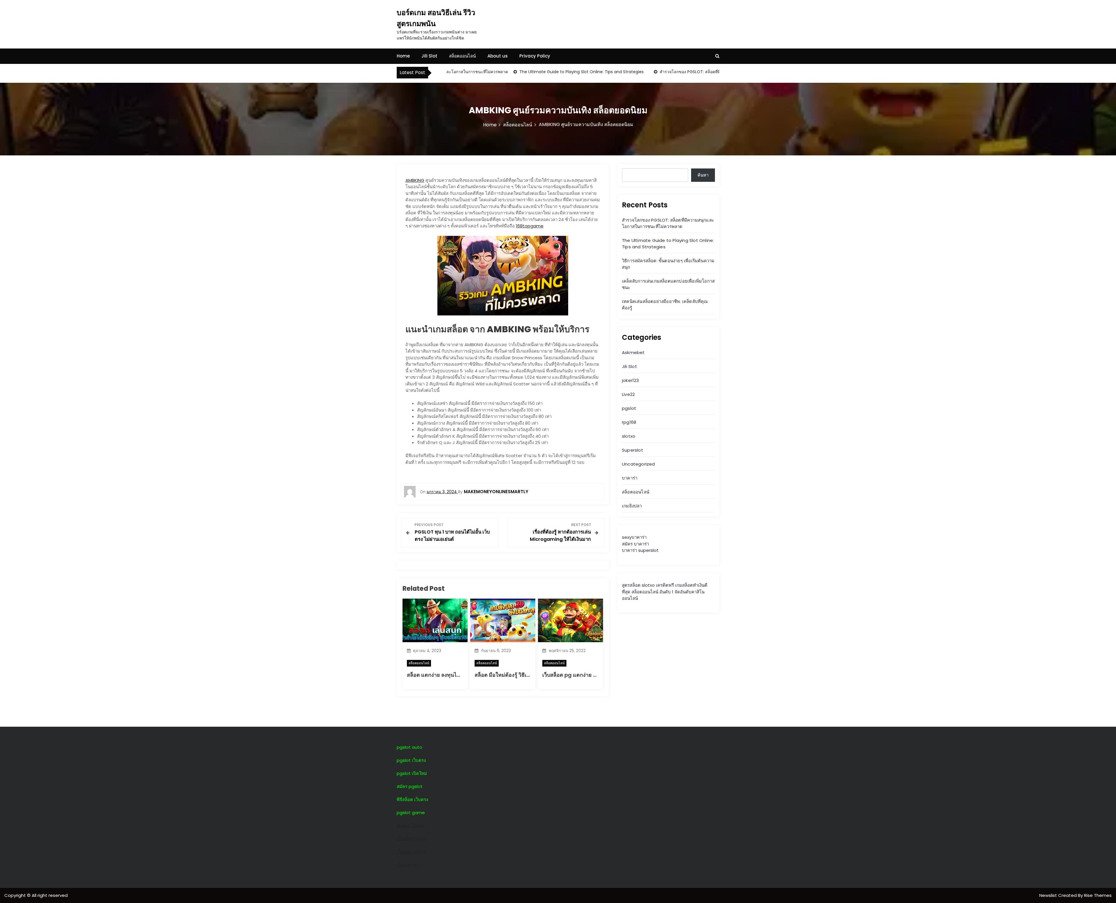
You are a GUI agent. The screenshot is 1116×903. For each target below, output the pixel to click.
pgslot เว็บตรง (411, 760)
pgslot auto (409, 747)
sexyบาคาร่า (634, 537)
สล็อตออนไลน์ (462, 56)
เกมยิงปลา (632, 506)
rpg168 (629, 422)
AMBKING (414, 180)
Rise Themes (1098, 895)
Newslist (1048, 895)
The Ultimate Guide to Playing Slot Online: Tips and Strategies (554, 72)
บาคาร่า (629, 478)
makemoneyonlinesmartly (496, 492)
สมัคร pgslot (410, 786)
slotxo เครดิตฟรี (658, 585)
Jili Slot (429, 56)
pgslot (629, 408)
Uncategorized (638, 464)
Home (403, 56)
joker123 (630, 380)
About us (497, 56)
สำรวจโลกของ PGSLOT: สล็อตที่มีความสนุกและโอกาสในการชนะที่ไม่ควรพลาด (703, 72)
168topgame (529, 226)
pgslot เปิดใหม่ (412, 773)
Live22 (628, 394)
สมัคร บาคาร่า (635, 544)
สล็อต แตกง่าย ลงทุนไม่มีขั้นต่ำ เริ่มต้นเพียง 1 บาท (462, 674)
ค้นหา (703, 175)
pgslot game (411, 812)
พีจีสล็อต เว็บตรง (412, 799)
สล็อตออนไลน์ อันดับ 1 (652, 592)
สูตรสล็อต (631, 585)
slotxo (628, 436)
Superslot (632, 450)
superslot (648, 550)
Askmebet (633, 352)
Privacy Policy (534, 56)
